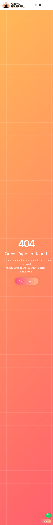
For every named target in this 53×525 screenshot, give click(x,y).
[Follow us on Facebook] (33, 5)
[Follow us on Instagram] (35, 5)
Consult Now (45, 521)
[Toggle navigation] (49, 5)
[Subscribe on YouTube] (39, 5)
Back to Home (26, 281)
